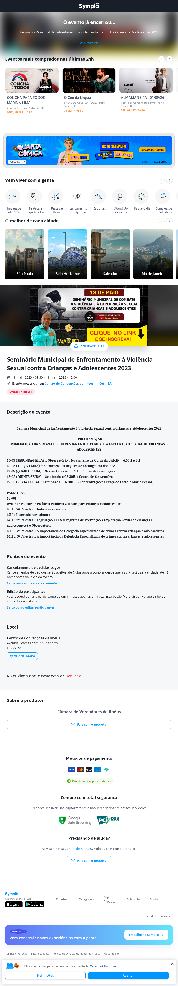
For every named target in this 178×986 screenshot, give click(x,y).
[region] (89, 972)
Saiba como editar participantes (31, 607)
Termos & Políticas (103, 966)
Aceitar (128, 975)
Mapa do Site (112, 953)
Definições (45, 975)
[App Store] (14, 904)
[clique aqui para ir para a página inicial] (89, 6)
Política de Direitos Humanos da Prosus (76, 953)
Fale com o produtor (92, 724)
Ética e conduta (40, 953)
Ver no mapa (24, 656)
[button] (13, 966)
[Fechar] (172, 964)
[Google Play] (34, 904)
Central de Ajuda (77, 849)
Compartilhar (92, 346)
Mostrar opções (160, 916)
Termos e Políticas (16, 953)
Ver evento (89, 43)
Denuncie (73, 676)
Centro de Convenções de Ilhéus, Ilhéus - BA (78, 383)
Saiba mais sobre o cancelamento (32, 583)
